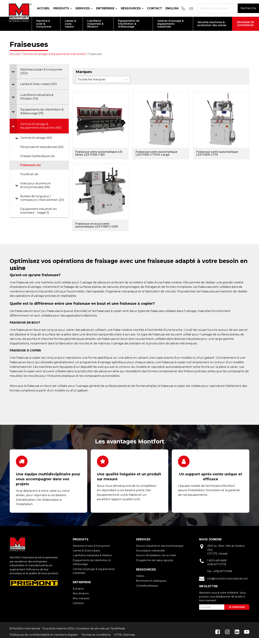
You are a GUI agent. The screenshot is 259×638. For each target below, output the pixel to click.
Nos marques (81, 598)
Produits (61, 8)
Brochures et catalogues (151, 580)
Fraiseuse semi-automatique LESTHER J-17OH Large (156, 153)
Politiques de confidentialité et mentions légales (44, 634)
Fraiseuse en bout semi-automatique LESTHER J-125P (96, 225)
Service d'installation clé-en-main (156, 555)
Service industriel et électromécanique (159, 545)
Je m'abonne (237, 607)
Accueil (43, 8)
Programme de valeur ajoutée (154, 560)
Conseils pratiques (147, 585)
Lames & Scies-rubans (86, 550)
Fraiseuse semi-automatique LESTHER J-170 (217, 153)
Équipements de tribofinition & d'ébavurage (92, 562)
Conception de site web (90, 628)
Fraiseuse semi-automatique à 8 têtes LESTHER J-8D (98, 153)
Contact (154, 8)
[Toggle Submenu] (13, 71)
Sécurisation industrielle (150, 550)
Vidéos (140, 576)
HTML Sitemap (124, 634)
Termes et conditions (96, 634)
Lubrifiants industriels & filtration (92, 555)
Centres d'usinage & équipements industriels (53, 54)
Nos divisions (81, 593)
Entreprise (105, 8)
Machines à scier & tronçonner (91, 545)
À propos (78, 588)
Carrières (78, 603)
